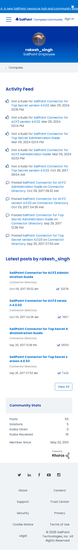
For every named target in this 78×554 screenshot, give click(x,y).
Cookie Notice (23, 524)
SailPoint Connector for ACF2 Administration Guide (39, 152)
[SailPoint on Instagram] (58, 475)
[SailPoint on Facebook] (39, 475)
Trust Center (59, 502)
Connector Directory (52, 203)
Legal (23, 536)
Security (23, 513)
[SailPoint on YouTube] (49, 475)
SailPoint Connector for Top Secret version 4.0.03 (39, 103)
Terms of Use (59, 524)
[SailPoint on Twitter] (19, 475)
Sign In (69, 19)
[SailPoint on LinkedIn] (29, 475)
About (22, 490)
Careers (60, 490)
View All (63, 387)
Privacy (59, 513)
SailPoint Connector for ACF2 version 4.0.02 (39, 119)
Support (23, 502)
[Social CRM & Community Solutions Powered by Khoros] (60, 454)
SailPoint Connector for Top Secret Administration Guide (39, 136)
